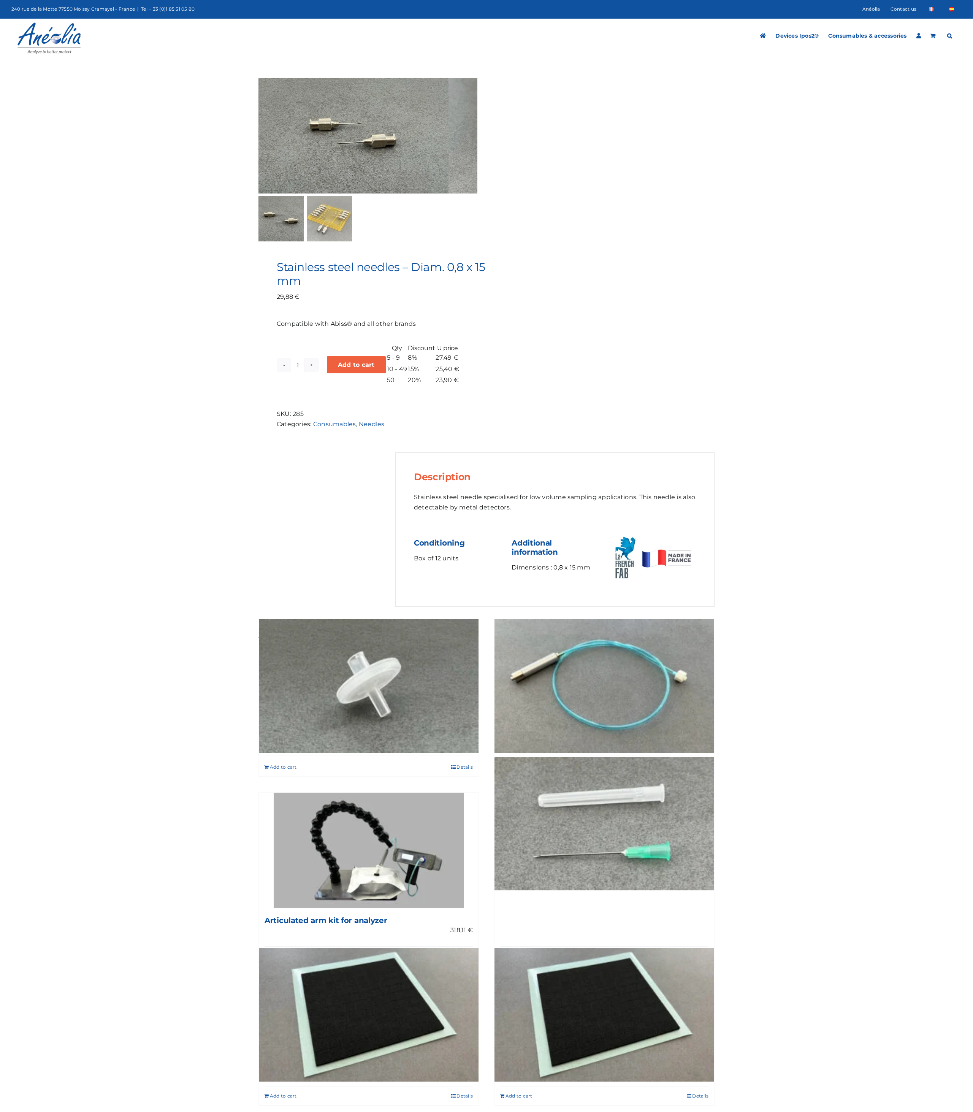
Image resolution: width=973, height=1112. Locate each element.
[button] (949, 36)
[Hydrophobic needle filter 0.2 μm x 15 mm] (369, 686)
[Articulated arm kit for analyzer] (369, 850)
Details (464, 767)
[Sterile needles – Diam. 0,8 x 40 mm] (604, 824)
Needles (372, 424)
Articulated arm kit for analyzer (326, 920)
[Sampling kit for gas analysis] (604, 686)
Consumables (334, 424)
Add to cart (356, 364)
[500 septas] (369, 1015)
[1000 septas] (604, 1015)
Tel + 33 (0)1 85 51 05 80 (168, 9)
